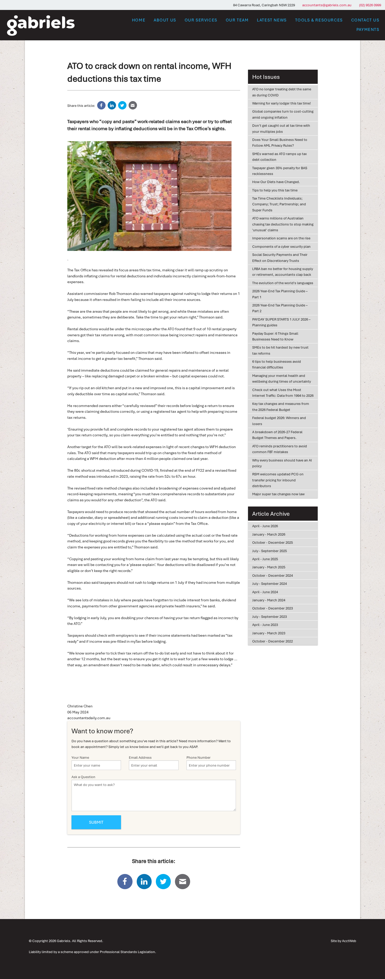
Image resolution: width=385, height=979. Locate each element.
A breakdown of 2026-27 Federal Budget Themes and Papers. (277, 435)
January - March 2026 (268, 534)
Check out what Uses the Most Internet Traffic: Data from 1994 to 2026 (283, 392)
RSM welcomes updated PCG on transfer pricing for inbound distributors (278, 480)
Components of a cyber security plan (281, 246)
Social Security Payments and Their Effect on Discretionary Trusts (279, 257)
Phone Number (198, 757)
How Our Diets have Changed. (276, 181)
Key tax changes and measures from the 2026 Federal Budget (280, 406)
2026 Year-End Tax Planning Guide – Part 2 (279, 308)
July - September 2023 (269, 616)
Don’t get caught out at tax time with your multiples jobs (281, 128)
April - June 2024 (265, 592)
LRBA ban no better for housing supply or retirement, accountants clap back (282, 271)
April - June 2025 (265, 559)
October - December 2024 (272, 575)
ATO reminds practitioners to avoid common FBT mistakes (279, 449)
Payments (368, 29)
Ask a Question (83, 776)
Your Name (80, 757)
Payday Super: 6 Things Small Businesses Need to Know (275, 336)
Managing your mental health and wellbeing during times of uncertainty (281, 378)
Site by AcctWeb (343, 940)
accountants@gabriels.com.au (326, 5)
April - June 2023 (265, 624)
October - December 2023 (272, 608)
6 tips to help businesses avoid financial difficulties (276, 364)
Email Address (140, 757)
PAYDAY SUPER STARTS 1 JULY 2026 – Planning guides (281, 322)
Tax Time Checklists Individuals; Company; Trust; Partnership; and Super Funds (279, 204)
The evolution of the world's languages (282, 282)
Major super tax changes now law (278, 494)
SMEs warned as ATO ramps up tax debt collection (279, 156)
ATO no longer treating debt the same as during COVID (281, 92)
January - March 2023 (268, 633)
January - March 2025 (268, 567)
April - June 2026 (265, 526)
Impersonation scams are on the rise (281, 238)
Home (138, 20)
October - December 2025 (272, 542)
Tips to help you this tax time (275, 190)
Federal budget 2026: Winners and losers (279, 420)
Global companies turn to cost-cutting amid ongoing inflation (283, 114)
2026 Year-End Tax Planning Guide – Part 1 (279, 294)
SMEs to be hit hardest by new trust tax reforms (280, 350)
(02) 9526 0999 (370, 5)
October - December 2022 (272, 641)
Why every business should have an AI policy (282, 463)
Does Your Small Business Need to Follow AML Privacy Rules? (279, 142)
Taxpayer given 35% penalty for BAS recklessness (279, 171)
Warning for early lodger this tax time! (281, 103)
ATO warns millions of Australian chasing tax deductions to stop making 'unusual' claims (283, 224)
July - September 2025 (269, 550)
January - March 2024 (268, 600)
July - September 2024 (269, 583)
